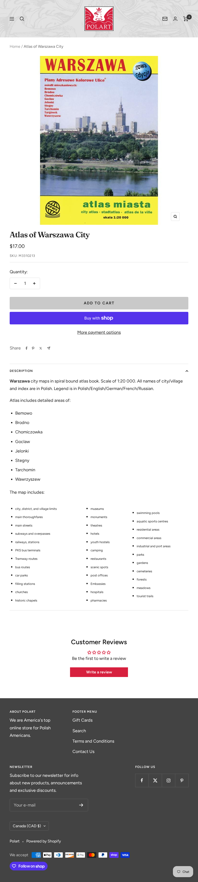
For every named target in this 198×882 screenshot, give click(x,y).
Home (15, 46)
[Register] (81, 805)
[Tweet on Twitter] (41, 348)
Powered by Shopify (43, 841)
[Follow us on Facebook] (141, 780)
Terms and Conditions (93, 741)
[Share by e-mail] (48, 348)
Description (21, 371)
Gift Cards (82, 720)
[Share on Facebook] (27, 348)
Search (79, 730)
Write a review (99, 672)
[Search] (22, 19)
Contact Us (83, 751)
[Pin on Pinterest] (33, 348)
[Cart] (185, 18)
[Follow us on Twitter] (155, 780)
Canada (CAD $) (27, 826)
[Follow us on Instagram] (168, 780)
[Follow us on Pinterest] (181, 780)
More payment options (99, 332)
